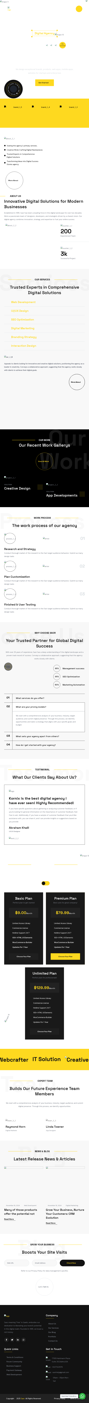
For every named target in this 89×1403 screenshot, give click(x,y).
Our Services (53, 1328)
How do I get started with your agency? (36, 745)
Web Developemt (30, 1205)
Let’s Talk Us (43, 1287)
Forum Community (14, 1361)
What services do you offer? (30, 698)
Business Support (13, 1366)
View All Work (43, 461)
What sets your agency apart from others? (37, 736)
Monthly (35, 883)
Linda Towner (55, 1126)
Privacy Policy (59, 1398)
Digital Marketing (72, 1205)
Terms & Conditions (14, 1357)
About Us (52, 1323)
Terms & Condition (77, 1398)
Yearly (55, 883)
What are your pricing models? (31, 707)
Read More (9, 1219)
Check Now (71, 1263)
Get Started (43, 83)
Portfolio (52, 1336)
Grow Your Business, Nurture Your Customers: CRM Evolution (65, 1214)
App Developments (62, 495)
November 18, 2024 (13, 1205)
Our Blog (52, 1332)
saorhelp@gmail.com (60, 1372)
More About (13, 180)
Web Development (14, 1374)
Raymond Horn (15, 1126)
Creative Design (17, 488)
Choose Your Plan (24, 956)
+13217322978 (57, 1367)
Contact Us (52, 1341)
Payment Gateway (14, 1370)
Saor (23, 1398)
